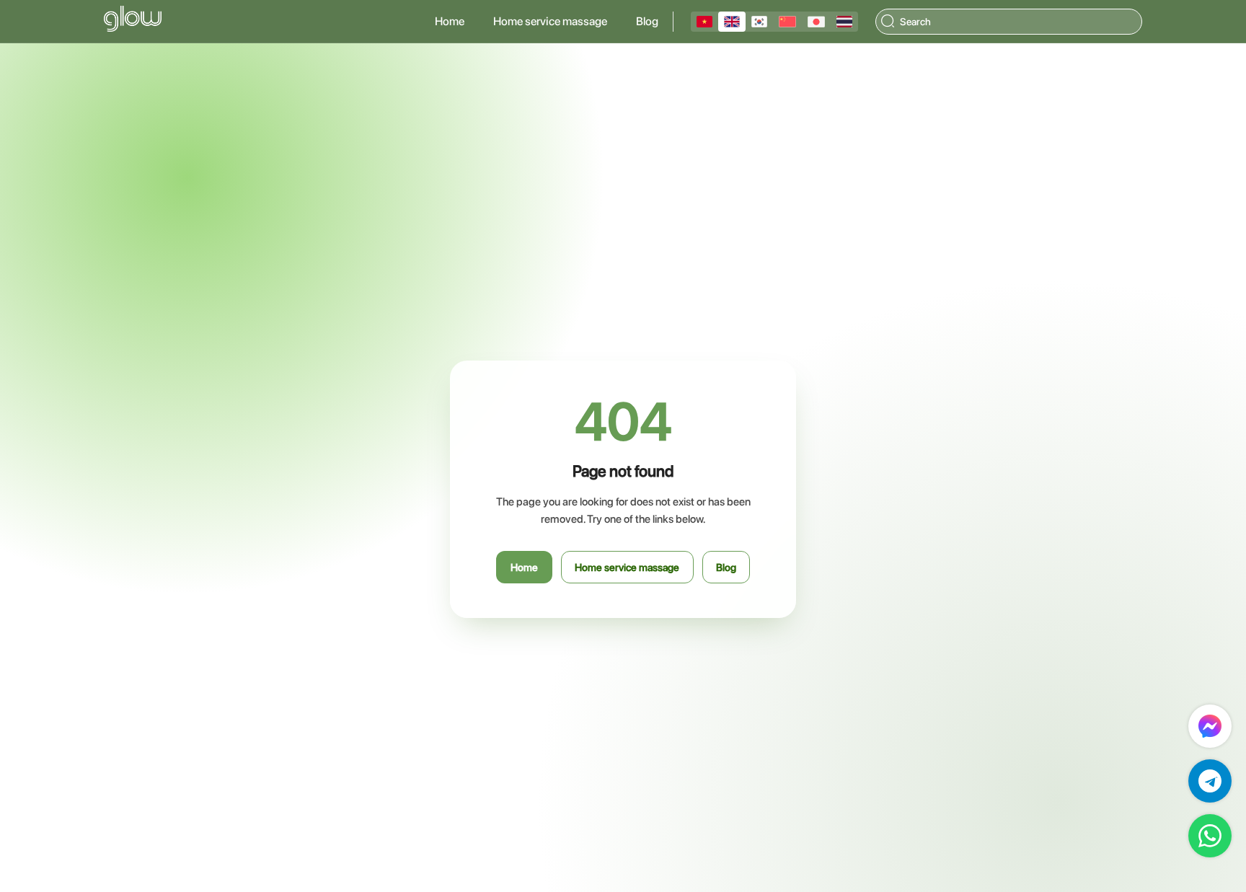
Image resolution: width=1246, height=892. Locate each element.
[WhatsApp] (1210, 835)
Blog (647, 21)
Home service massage (550, 21)
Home (449, 21)
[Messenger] (1210, 726)
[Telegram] (1210, 781)
